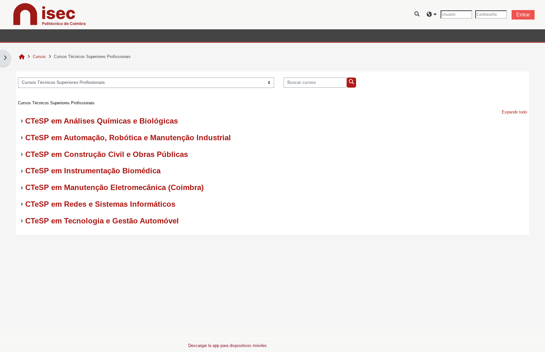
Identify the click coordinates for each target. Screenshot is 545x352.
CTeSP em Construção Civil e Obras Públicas (106, 154)
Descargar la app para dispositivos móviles (227, 345)
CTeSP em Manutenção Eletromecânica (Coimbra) (114, 187)
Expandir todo (514, 112)
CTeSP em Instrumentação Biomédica (93, 170)
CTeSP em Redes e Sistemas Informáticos (100, 204)
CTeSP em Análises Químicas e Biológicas (101, 121)
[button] (417, 14)
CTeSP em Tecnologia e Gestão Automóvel (102, 220)
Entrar (523, 14)
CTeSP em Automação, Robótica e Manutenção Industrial (128, 137)
